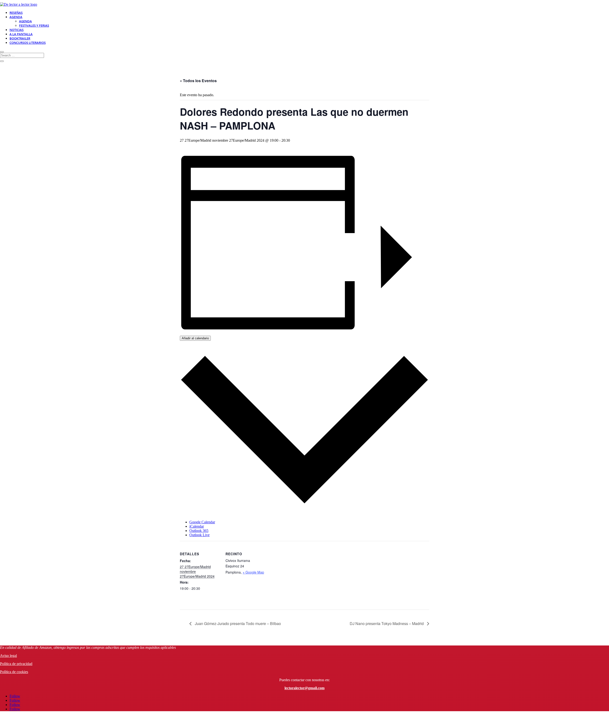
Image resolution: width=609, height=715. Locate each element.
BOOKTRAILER (20, 38)
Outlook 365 (198, 531)
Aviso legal (8, 656)
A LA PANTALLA (21, 34)
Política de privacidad (16, 664)
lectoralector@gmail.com (304, 688)
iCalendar (196, 526)
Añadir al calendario (195, 338)
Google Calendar (202, 522)
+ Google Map (253, 572)
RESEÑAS (16, 12)
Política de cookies (14, 672)
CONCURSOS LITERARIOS (28, 42)
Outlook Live (199, 535)
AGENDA (16, 17)
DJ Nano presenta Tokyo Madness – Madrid (387, 623)
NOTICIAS (17, 30)
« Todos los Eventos (198, 80)
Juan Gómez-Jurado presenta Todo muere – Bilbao (237, 623)
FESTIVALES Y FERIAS (34, 25)
